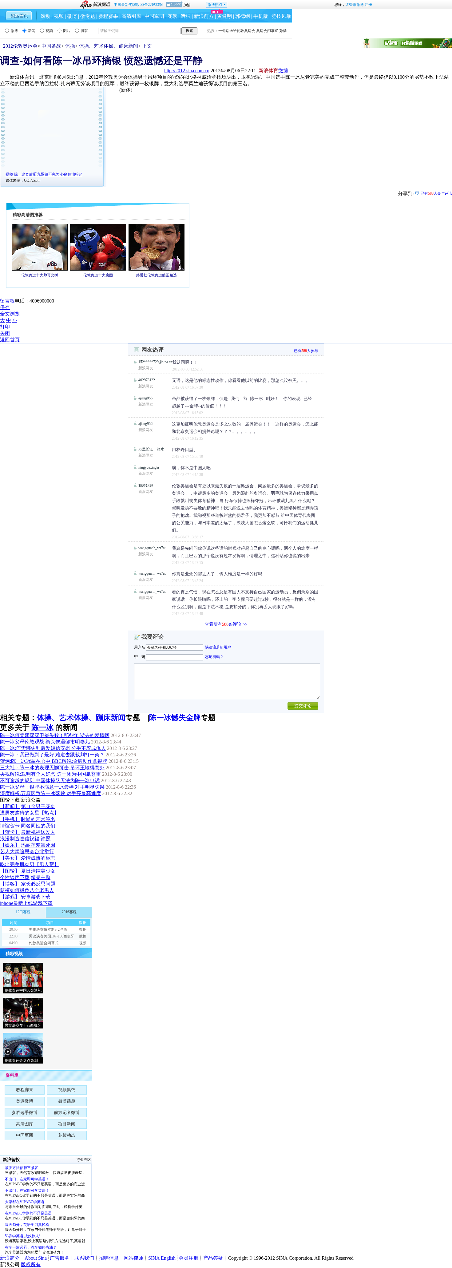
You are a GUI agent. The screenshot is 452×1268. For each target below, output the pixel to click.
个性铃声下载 (15, 877)
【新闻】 (10, 806)
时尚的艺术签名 (38, 819)
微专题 (87, 16)
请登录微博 (354, 4)
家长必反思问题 (38, 883)
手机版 (260, 16)
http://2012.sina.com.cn (186, 70)
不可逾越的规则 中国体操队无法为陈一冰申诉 (50, 780)
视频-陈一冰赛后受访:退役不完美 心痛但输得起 (44, 174)
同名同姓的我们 (38, 825)
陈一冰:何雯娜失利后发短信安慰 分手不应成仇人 (53, 748)
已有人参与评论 (436, 193)
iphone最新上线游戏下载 (26, 903)
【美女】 (10, 858)
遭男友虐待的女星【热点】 (29, 812)
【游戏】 (10, 896)
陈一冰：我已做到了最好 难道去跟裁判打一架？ (52, 754)
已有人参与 (306, 351)
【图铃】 (10, 871)
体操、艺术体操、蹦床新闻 (108, 46)
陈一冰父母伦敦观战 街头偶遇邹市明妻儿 (45, 741)
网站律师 (133, 1258)
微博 (72, 16)
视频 (59, 16)
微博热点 (215, 4)
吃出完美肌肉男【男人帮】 (29, 864)
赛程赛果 (108, 16)
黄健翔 (224, 16)
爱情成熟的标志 (38, 858)
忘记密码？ (214, 657)
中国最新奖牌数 (138, 4)
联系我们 (84, 1258)
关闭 (5, 333)
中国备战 (51, 46)
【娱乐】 (10, 845)
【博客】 (10, 883)
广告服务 (59, 1258)
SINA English (162, 1258)
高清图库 (131, 16)
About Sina (36, 1258)
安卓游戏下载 (35, 896)
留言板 (7, 300)
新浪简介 (10, 1258)
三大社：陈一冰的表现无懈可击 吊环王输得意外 (52, 767)
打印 (5, 326)
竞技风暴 (281, 16)
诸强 (186, 16)
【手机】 (10, 819)
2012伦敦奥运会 (20, 46)
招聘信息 (109, 1258)
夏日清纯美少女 (38, 871)
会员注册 (188, 1258)
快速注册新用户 (218, 647)
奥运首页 (19, 15)
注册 (368, 4)
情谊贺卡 (10, 825)
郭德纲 (242, 16)
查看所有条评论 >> (226, 624)
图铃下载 (10, 799)
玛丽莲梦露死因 (38, 845)
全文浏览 (10, 313)
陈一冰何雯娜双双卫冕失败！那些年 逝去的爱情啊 (54, 735)
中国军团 (154, 16)
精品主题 (40, 877)
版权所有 (31, 1264)
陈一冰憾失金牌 (175, 718)
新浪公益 (31, 799)
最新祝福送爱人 (38, 832)
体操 (70, 46)
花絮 (172, 16)
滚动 (45, 16)
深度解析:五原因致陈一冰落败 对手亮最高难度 (50, 793)
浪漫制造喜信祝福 (19, 838)
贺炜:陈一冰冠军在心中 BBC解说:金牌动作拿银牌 (53, 761)
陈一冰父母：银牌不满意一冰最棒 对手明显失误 (52, 787)
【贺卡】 (10, 832)
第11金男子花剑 (38, 806)
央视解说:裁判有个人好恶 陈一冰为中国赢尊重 (50, 774)
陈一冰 (42, 727)
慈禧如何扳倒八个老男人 (27, 890)
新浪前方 (204, 16)
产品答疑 (213, 1258)
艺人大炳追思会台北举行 (27, 851)
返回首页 (10, 339)
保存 (5, 307)
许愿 (45, 838)
